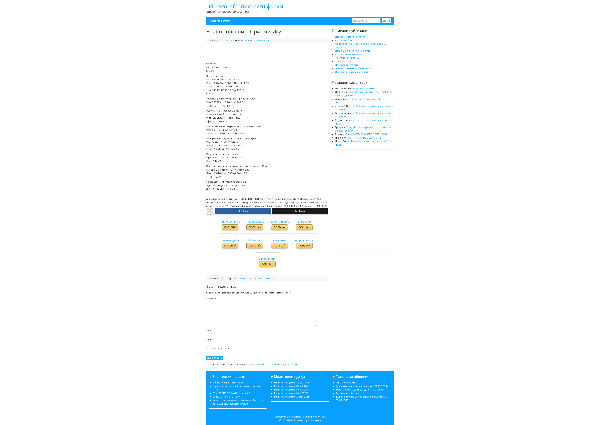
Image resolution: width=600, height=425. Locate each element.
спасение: (269, 278)
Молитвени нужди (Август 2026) (292, 382)
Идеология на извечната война (352, 71)
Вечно (242, 278)
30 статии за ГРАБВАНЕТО (350, 57)
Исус (249, 278)
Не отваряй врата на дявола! (228, 382)
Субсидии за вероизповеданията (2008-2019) (362, 386)
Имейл (210, 339)
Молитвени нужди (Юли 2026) (291, 386)
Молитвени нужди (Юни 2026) (291, 389)
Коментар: (213, 298)
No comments (262, 40)
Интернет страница (217, 348)
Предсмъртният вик (346, 64)
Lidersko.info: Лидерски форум (244, 6)
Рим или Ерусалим (346, 382)
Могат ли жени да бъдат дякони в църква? (360, 389)
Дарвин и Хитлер (365, 88)
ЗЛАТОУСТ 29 (343, 61)
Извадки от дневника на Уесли (352, 50)
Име (209, 330)
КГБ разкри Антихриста (348, 54)
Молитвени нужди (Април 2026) (292, 396)
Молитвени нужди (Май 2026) (291, 393)
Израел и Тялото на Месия (350, 36)
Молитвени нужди (289, 376)
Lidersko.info (245, 40)
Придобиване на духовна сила (352, 68)
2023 (222, 278)
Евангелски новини (228, 376)
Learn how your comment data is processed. (273, 364)
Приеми (257, 278)
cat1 (235, 278)
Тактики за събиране (348, 393)
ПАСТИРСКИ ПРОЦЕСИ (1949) (369, 134)
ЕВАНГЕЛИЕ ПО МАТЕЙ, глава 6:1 (231, 393)
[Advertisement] (362, 199)
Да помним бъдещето (347, 40)
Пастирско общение (352, 376)
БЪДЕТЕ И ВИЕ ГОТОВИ (226, 396)
